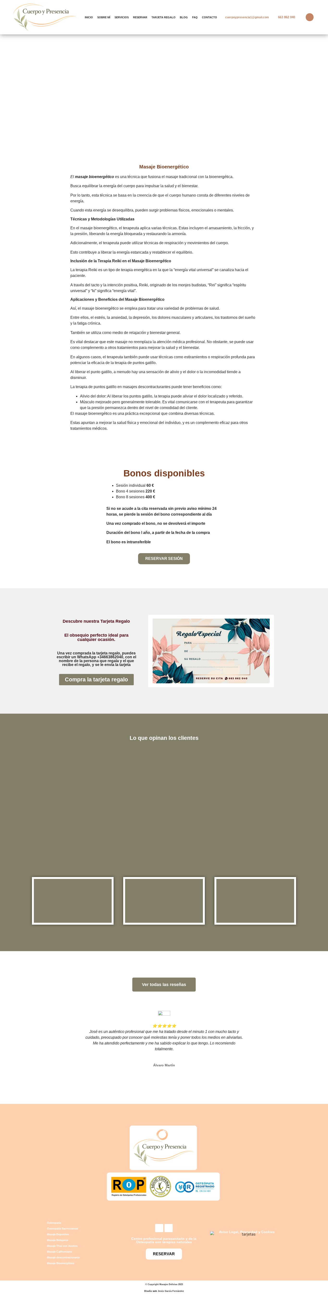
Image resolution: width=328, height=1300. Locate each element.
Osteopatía (54, 1222)
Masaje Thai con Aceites (62, 1245)
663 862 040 (286, 17)
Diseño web (150, 1291)
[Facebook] (159, 1228)
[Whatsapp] (310, 17)
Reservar (140, 17)
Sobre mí (103, 17)
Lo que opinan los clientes (164, 738)
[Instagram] (168, 1228)
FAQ (195, 17)
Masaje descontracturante (63, 1257)
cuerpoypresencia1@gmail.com (247, 17)
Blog (184, 17)
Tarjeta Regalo (164, 17)
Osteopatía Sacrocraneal (62, 1228)
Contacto (209, 17)
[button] (75, 1037)
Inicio (89, 17)
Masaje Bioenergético (60, 1263)
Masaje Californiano (59, 1251)
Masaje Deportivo (58, 1234)
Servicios (122, 17)
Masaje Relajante (57, 1240)
